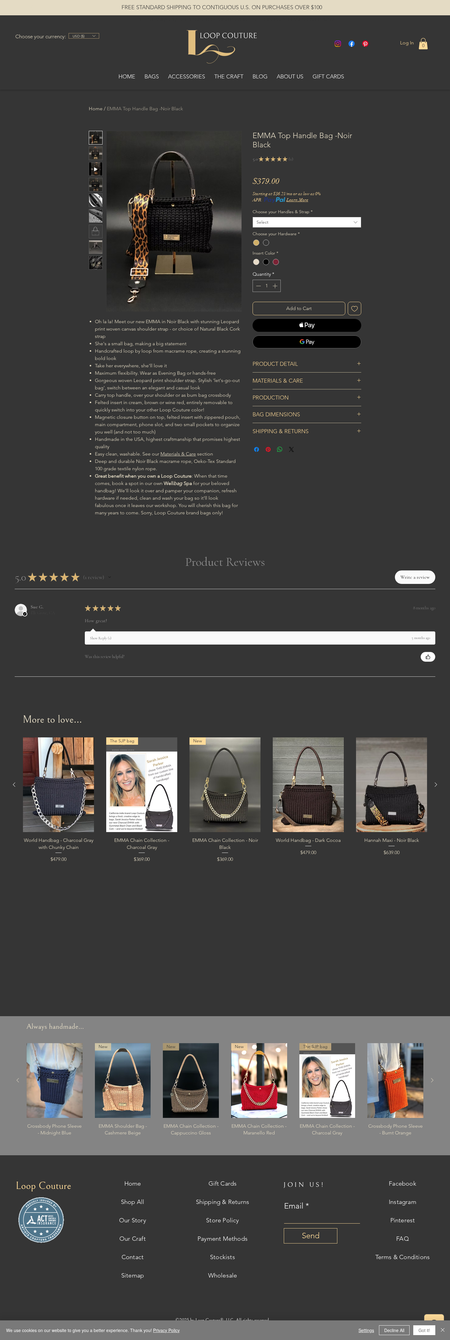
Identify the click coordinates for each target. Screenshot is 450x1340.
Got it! (424, 1330)
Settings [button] (366, 1330)
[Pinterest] (365, 44)
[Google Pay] (307, 341)
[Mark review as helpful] (428, 657)
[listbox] (84, 36)
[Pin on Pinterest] (268, 449)
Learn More (297, 200)
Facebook (402, 1183)
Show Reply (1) (100, 638)
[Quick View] (58, 784)
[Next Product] (436, 784)
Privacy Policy (166, 1330)
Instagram (402, 1202)
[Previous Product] (14, 784)
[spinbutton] (266, 286)
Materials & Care (178, 454)
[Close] (442, 1330)
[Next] (417, 7)
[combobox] (307, 222)
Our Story (132, 1220)
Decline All (394, 1330)
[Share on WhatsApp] (279, 449)
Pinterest (402, 1220)
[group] (225, 808)
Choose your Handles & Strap (283, 211)
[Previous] (32, 7)
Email (293, 1206)
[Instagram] (338, 44)
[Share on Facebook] (256, 449)
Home (96, 109)
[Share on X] (291, 449)
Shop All (132, 1202)
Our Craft (132, 1238)
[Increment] (275, 286)
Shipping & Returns (222, 1202)
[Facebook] (351, 44)
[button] (423, 43)
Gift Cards (222, 1183)
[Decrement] (257, 286)
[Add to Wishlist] (354, 308)
